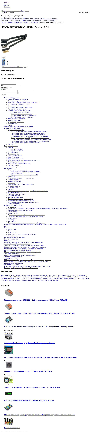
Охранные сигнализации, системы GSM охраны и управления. (23, 242)
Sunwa (66, 278)
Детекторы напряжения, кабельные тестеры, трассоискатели (26, 215)
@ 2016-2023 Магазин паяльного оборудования (15, 431)
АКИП (30, 280)
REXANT (35, 278)
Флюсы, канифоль (13, 154)
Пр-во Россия (47, 280)
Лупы (9, 231)
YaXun (14, 280)
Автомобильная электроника (13, 256)
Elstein (8, 277)
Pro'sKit (9, 278)
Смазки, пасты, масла (14, 165)
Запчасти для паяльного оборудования (19, 110)
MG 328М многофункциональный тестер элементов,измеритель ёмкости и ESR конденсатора (40, 357)
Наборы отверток (16, 173)
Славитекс (55, 280)
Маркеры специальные (15, 167)
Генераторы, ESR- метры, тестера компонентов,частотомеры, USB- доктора (27, 266)
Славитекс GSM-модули (11, 264)
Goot (22, 277)
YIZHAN (24, 275)
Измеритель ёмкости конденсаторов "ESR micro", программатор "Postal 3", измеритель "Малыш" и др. (35, 224)
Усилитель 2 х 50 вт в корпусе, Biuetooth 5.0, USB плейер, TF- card (29, 343)
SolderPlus (49, 278)
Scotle (44, 278)
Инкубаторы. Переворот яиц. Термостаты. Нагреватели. (21, 268)
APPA (36, 275)
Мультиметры (12, 207)
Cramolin (63, 275)
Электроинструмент (14, 195)
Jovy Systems (41, 277)
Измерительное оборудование (32, 20)
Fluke (19, 277)
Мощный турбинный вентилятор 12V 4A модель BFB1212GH (28, 371)
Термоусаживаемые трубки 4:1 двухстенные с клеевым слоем (30, 141)
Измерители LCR (13, 213)
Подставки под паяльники (16, 122)
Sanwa (40, 278)
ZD (21, 280)
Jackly (30, 277)
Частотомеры (12, 221)
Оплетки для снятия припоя (16, 162)
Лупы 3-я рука (12, 232)
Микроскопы (12, 229)
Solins (54, 278)
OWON (86, 277)
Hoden (8, 275)
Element (3, 277)
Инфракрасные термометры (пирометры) (20, 210)
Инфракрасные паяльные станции (18, 99)
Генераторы (11, 219)
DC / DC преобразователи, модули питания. (17, 250)
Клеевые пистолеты (14, 203)
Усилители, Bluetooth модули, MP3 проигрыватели (19, 255)
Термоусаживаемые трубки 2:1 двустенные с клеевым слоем (29, 136)
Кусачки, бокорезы (13, 179)
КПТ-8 (34, 280)
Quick (24, 278)
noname (81, 277)
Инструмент (8, 168)
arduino (40, 275)
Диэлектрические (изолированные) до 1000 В (22, 200)
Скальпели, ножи (13, 187)
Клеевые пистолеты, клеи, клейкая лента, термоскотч (24, 160)
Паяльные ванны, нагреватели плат (18, 104)
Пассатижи (11, 183)
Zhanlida (24, 280)
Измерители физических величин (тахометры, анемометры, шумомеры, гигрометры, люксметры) (37, 208)
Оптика (6, 228)
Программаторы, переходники (13, 263)
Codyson (57, 275)
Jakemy (35, 277)
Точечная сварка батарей (11, 258)
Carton (53, 275)
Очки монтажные (13, 236)
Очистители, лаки (13, 157)
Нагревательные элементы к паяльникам (23, 115)
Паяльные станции (15, 20)
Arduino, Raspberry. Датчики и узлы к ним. (17, 244)
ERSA (12, 277)
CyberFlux (69, 275)
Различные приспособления (16, 194)
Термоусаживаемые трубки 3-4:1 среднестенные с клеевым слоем (31, 139)
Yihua (18, 280)
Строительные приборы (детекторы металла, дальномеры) (25, 216)
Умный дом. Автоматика (11, 253)
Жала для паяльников (14, 120)
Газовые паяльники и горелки (17, 109)
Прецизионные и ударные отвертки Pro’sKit (24, 175)
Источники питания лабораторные (14, 237)
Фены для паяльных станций (20, 112)
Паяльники (4, 20)
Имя (2, 85)
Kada (46, 277)
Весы (5, 226)
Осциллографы (12, 218)
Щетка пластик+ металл (9, 67)
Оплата (6, 5)
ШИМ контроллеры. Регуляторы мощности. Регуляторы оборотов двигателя (27, 260)
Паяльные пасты (13, 152)
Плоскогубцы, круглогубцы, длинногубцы (21, 184)
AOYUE (31, 275)
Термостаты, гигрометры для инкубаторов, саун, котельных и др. (24, 245)
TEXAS (70, 278)
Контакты (7, 7)
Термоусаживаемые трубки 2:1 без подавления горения (28, 133)
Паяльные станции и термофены (18, 101)
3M (28, 275)
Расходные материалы (49, 20)
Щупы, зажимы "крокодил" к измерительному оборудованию (26, 223)
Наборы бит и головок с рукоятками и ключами (25, 171)
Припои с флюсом (16, 149)
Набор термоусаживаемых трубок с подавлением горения (28, 131)
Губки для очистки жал (15, 155)
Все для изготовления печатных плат (19, 163)
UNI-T (75, 278)
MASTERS (69, 277)
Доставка (7, 4)
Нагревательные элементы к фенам (22, 117)
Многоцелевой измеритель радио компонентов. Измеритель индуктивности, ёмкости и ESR (39, 415)
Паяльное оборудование (15, 22)
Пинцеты (11, 189)
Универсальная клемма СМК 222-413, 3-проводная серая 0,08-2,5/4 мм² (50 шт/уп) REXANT (39, 313)
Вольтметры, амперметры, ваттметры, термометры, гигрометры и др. (25, 247)
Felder (15, 277)
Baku (49, 275)
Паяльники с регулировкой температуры (20, 107)
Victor (2, 280)
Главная (6, 2)
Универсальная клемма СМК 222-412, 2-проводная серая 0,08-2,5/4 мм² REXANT (35, 300)
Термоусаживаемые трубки (16, 130)
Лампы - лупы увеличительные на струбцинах (22, 234)
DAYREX (76, 275)
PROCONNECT (17, 278)
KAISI (51, 277)
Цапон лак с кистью (12, 428)
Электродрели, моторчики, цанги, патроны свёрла (23, 202)
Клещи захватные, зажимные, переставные (21, 178)
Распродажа (7, 240)
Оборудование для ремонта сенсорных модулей (18, 126)
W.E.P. (6, 280)
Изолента (11, 144)
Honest (27, 277)
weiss (10, 280)
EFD (84, 275)
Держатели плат (13, 123)
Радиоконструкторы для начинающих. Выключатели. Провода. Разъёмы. (26, 261)
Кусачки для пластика (14, 181)
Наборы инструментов (15, 192)
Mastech (63, 277)
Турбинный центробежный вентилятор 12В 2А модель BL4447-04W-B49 (32, 387)
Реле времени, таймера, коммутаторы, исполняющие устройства (23, 248)
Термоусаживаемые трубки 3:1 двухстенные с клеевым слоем (30, 138)
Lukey (58, 277)
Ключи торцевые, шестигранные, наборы (20, 199)
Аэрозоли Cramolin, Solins (15, 159)
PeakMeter (4, 278)
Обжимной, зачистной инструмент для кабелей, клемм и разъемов (28, 191)
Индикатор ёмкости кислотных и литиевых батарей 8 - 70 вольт (29, 400)
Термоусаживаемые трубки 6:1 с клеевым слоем (25, 142)
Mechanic (75, 277)
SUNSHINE (34, 22)
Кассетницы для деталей (15, 197)
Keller (54, 277)
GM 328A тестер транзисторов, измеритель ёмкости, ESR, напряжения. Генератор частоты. (39, 327)
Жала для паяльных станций (16, 118)
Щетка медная (21, 67)
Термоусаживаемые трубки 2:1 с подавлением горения (28, 134)
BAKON (3, 275)
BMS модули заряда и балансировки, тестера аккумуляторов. (22, 252)
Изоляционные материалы (12, 128)
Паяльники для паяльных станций (21, 114)
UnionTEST (81, 278)
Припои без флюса (17, 150)
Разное (26, 22)
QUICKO (29, 278)
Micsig (12, 275)
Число (10, 87)
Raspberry (17, 275)
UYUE (87, 278)
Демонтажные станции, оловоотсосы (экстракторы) (23, 102)
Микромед (40, 280)
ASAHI (45, 275)
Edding (81, 275)
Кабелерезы (11, 176)
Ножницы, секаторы (14, 186)
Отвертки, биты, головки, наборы (18, 170)
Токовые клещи (12, 211)
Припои (10, 147)
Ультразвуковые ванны (11, 239)
